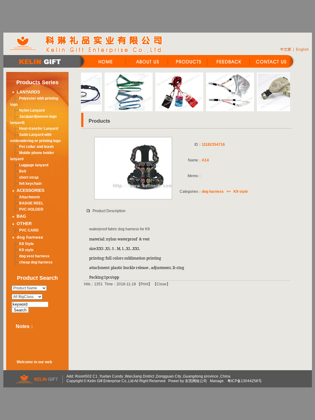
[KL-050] (172, 109)
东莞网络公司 (196, 381)
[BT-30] (273, 109)
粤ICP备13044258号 (244, 381)
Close (161, 284)
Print (144, 284)
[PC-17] (121, 109)
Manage (217, 381)
